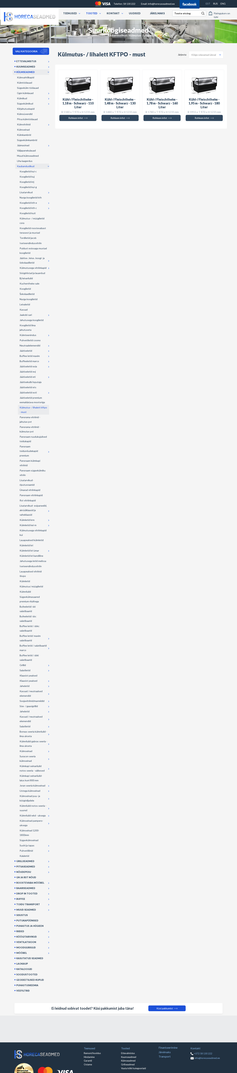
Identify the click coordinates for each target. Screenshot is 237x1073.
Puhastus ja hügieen (30, 926)
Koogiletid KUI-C (28, 171)
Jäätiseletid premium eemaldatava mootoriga (32, 400)
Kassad (24, 309)
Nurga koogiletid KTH (31, 197)
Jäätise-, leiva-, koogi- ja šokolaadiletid (32, 260)
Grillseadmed (25, 861)
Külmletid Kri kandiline (31, 555)
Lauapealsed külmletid (32, 540)
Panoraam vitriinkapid (31, 495)
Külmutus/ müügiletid (31, 586)
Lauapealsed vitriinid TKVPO (31, 573)
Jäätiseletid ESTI (28, 392)
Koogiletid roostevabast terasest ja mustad (33, 230)
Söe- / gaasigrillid (29, 706)
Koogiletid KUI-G (28, 187)
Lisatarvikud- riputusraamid (27, 482)
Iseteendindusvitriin (31, 243)
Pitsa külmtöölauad (27, 119)
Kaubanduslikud (117, 35)
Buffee (20, 899)
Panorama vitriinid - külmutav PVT (30, 429)
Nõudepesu (23, 872)
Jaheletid (24, 685)
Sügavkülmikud (25, 103)
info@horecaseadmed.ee (158, 3)
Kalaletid (24, 855)
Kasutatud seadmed (29, 958)
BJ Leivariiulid (26, 278)
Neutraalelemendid (30, 345)
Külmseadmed (96, 35)
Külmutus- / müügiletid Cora (32, 220)
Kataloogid (24, 969)
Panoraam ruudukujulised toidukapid (33, 439)
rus (215, 3)
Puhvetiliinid (26, 850)
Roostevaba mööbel (30, 882)
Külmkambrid (24, 134)
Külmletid (25, 581)
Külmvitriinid (24, 124)
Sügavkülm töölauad (28, 87)
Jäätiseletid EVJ (28, 371)
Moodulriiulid (26, 947)
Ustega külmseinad (30, 790)
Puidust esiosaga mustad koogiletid (33, 250)
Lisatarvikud (26, 192)
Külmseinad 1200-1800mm (29, 832)
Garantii (88, 1060)
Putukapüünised (27, 920)
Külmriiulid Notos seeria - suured (33, 808)
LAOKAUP (22, 963)
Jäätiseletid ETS (28, 387)
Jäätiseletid (26, 350)
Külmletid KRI (26, 545)
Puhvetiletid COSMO (30, 340)
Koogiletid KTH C (28, 207)
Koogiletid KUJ (27, 176)
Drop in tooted (26, 893)
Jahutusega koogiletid (32, 320)
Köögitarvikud (26, 936)
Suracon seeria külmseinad (28, 758)
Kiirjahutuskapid (26, 108)
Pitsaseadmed (25, 866)
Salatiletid (25, 670)
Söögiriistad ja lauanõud (32, 273)
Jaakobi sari (26, 314)
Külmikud (22, 98)
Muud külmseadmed (28, 155)
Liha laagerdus (24, 160)
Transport (165, 1056)
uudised (135, 13)
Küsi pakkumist (164, 1008)
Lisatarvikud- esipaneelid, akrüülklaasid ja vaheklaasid (33, 510)
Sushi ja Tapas (27, 845)
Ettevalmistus (26, 61)
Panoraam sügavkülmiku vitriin (32, 472)
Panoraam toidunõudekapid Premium (29, 451)
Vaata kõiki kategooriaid (133, 1068)
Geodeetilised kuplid (30, 979)
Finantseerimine (168, 1047)
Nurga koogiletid (28, 299)
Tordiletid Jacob (28, 237)
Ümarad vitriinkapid (30, 489)
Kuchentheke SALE (29, 283)
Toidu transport (28, 904)
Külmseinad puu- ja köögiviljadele (30, 798)
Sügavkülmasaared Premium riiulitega (30, 599)
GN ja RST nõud (26, 877)
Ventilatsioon (26, 942)
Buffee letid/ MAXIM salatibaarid (30, 638)
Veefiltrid (23, 990)
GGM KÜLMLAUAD (25, 93)
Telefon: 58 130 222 (124, 3)
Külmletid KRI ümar (29, 550)
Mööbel (21, 952)
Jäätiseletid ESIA (28, 366)
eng (223, 3)
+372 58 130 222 (203, 1053)
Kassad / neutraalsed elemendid (31, 693)
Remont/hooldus (92, 1053)
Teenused (70, 13)
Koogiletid (25, 288)
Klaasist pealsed (28, 675)
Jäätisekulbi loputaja (30, 382)
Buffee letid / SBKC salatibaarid (29, 628)
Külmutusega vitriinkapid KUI (33, 532)
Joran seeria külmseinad (32, 785)
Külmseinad (23, 129)
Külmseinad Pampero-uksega (31, 823)
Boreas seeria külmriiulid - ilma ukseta (33, 734)
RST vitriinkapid (28, 500)
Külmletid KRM (27, 519)
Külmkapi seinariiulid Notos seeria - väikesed (32, 768)
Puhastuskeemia (27, 985)
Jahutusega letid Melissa (33, 560)
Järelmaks (157, 13)
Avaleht (70, 35)
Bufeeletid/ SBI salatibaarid (28, 609)
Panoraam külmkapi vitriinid (30, 463)
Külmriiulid (25, 591)
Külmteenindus (28, 335)
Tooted (91, 13)
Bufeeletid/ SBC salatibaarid (28, 618)
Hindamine (89, 1057)
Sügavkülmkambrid (27, 140)
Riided (20, 931)
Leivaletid (25, 304)
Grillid (23, 665)
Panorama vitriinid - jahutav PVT (30, 419)
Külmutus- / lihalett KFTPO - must (33, 409)
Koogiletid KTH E (28, 202)
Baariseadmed (25, 888)
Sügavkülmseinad (29, 840)
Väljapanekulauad (26, 150)
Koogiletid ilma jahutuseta (28, 327)
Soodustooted (26, 974)
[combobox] (206, 54)
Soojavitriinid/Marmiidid (32, 700)
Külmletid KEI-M (28, 525)
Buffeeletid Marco (29, 361)
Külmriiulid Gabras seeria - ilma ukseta (33, 743)
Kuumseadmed (25, 66)
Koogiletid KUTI (28, 213)
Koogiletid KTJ (27, 181)
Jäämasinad (23, 145)
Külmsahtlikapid (25, 77)
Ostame (88, 1064)
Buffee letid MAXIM (30, 355)
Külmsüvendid (24, 113)
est (208, 3)
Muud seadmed (26, 909)
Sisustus (22, 915)
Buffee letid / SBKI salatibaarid (29, 657)
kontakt (113, 13)
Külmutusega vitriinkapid (33, 267)
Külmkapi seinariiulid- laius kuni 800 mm (31, 778)
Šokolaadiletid (27, 293)
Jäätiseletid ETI (28, 376)
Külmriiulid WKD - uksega (33, 815)
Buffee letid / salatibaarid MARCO (33, 648)
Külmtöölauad (24, 82)
